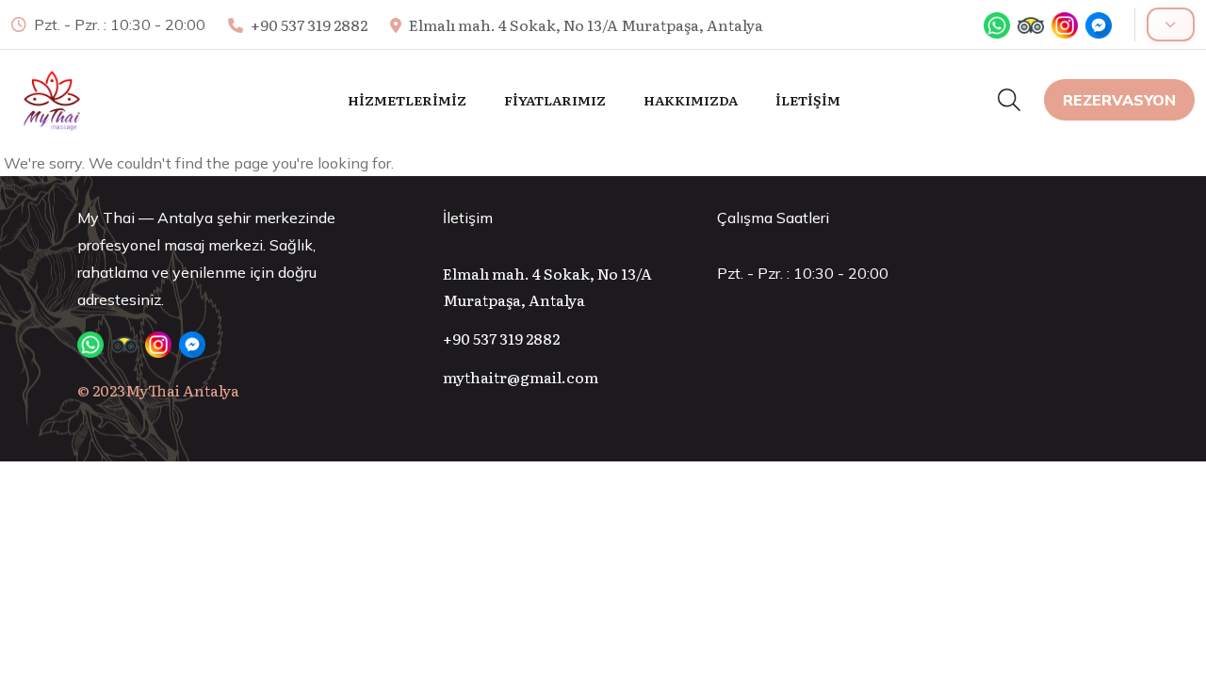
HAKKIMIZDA (691, 99)
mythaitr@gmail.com (520, 376)
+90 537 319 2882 (309, 24)
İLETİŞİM (807, 99)
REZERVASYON (1119, 99)
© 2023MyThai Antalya (158, 390)
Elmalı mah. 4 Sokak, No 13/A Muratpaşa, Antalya (586, 24)
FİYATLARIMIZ (555, 99)
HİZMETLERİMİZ (407, 99)
